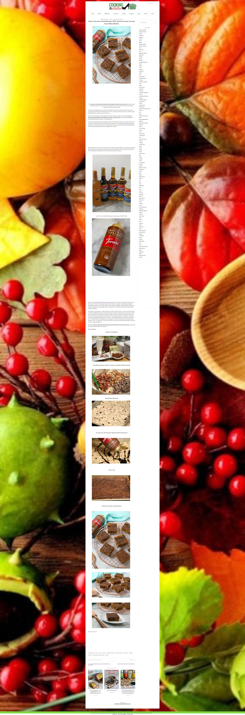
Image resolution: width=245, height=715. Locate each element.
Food (140, 132)
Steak (140, 228)
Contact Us (114, 714)
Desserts (131, 13)
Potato (140, 191)
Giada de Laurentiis (142, 139)
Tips (140, 242)
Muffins (140, 174)
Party (140, 182)
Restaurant (141, 200)
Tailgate (140, 233)
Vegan (140, 250)
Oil (139, 180)
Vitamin (140, 253)
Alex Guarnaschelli (142, 31)
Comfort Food (142, 87)
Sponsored (141, 226)
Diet (140, 112)
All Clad (140, 33)
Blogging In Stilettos (143, 53)
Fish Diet (140, 130)
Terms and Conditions (122, 714)
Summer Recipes (142, 230)
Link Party (141, 164)
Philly (140, 187)
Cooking (140, 98)
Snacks (140, 219)
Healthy (140, 149)
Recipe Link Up (142, 198)
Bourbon (140, 56)
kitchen (140, 157)
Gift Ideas (141, 140)
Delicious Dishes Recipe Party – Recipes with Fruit (126, 663)
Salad (140, 201)
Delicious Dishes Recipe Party (144, 108)
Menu (140, 173)
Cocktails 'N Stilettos (143, 81)
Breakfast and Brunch (143, 62)
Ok (153, 713)
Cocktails (115, 13)
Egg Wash (141, 121)
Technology (141, 235)
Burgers (140, 65)
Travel (140, 244)
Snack (140, 217)
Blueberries (141, 55)
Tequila (140, 237)
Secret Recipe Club (142, 207)
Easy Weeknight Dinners (143, 119)
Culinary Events (142, 105)
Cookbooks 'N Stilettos (143, 92)
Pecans (90, 655)
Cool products (142, 101)
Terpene (140, 239)
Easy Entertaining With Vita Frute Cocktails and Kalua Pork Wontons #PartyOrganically (128, 692)
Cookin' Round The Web (143, 96)
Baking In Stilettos (104, 19)
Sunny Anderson (142, 232)
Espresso (141, 124)
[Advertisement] (111, 94)
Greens (140, 146)
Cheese (140, 72)
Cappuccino (141, 71)
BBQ (140, 47)
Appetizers (141, 35)
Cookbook (141, 90)
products (141, 192)
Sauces (145, 13)
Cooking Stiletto (98, 659)
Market (140, 171)
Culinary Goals (142, 106)
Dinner (123, 13)
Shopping (141, 208)
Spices (140, 225)
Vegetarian (141, 251)
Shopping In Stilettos (143, 210)
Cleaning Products (142, 78)
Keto (140, 155)
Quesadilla (141, 194)
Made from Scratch (142, 167)
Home (92, 13)
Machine (140, 166)
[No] (243, 713)
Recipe (140, 196)
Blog (140, 51)
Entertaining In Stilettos (143, 123)
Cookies (110, 19)
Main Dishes (141, 169)
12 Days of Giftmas (142, 30)
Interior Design (142, 153)
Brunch (140, 64)
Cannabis (141, 69)
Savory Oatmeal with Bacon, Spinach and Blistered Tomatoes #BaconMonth (99, 664)
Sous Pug (141, 223)
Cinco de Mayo (142, 76)
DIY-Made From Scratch (143, 115)
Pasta (139, 13)
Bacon (140, 40)
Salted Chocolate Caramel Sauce (104, 302)
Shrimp (140, 212)
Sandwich (141, 203)
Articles (140, 38)
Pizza (140, 189)
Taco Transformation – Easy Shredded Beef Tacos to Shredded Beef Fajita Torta (95, 692)
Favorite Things (142, 128)
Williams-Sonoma (142, 255)
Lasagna (140, 158)
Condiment (141, 89)
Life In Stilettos (142, 162)
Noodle (140, 178)
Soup (152, 13)
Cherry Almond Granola (112, 690)
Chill (140, 74)
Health (140, 148)
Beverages (141, 49)
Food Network (142, 133)
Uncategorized (142, 248)
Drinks (140, 117)
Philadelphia (141, 185)
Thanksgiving (141, 241)
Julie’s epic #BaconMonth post (127, 125)
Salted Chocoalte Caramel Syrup (98, 655)
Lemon (140, 160)
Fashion (140, 126)
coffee (140, 85)
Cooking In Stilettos (143, 99)
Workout (140, 257)
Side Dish (141, 214)
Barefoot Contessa (142, 46)
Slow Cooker (141, 216)
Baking (99, 13)
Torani (112, 147)
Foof (140, 137)
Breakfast (107, 13)
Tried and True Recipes (118, 19)
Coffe (140, 83)
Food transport (142, 135)
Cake (140, 67)
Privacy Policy (130, 714)
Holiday (140, 151)
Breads (140, 58)
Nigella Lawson (142, 176)
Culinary (140, 103)
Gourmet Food (142, 144)
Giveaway (141, 142)
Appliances (141, 37)
